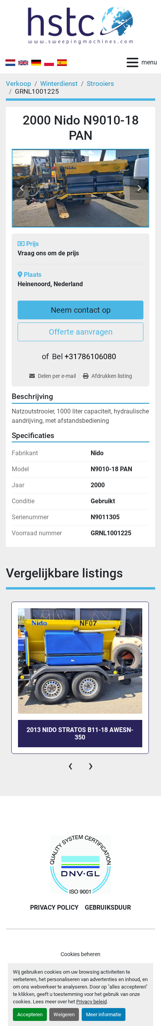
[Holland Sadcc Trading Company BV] (80, 863)
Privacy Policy (54, 907)
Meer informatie (103, 1014)
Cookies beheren (80, 954)
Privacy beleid (91, 1002)
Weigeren (64, 1014)
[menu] (132, 62)
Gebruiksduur (108, 907)
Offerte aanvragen (81, 332)
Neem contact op (81, 310)
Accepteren (30, 1014)
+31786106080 (90, 356)
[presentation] (70, 765)
